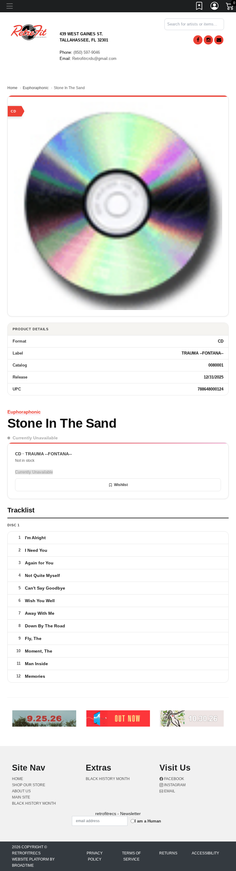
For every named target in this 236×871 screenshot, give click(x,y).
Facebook (173, 779)
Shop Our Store (28, 785)
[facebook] (198, 40)
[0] (230, 7)
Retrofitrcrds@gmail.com (94, 58)
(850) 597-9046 (86, 52)
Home (12, 88)
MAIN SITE (21, 797)
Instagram (174, 785)
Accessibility (205, 853)
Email (169, 791)
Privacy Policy (95, 856)
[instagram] (208, 40)
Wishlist (121, 485)
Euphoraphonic (36, 88)
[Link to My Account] (214, 7)
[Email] (219, 40)
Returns (168, 853)
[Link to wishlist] (199, 7)
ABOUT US (21, 791)
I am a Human (148, 821)
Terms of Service (131, 856)
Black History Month (34, 803)
